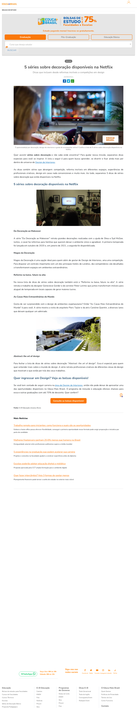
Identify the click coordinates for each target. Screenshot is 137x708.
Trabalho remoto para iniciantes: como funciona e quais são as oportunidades (52, 425)
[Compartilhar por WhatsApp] (73, 81)
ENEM (39, 694)
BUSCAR (11, 50)
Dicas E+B (83, 688)
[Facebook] (64, 81)
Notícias (39, 701)
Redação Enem (84, 701)
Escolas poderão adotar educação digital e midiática (40, 463)
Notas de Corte (64, 694)
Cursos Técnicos (8, 697)
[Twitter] (68, 81)
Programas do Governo (64, 689)
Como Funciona (107, 701)
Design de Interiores (45, 162)
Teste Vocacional (85, 691)
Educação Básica (111, 37)
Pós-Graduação (68, 37)
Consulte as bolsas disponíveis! (68, 400)
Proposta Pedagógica (9, 707)
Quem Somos (106, 691)
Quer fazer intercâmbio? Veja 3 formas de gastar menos (41, 475)
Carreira (39, 691)
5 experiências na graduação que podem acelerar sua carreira (44, 451)
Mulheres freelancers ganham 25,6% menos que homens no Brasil (47, 440)
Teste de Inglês (84, 694)
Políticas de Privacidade (109, 694)
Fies (38, 697)
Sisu (38, 707)
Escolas (5, 701)
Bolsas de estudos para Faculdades (14, 691)
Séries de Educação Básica (11, 704)
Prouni (39, 704)
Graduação (25, 37)
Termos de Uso (106, 697)
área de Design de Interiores (69, 385)
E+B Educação (43, 688)
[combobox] (66, 44)
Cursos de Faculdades (10, 694)
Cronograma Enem (85, 697)
